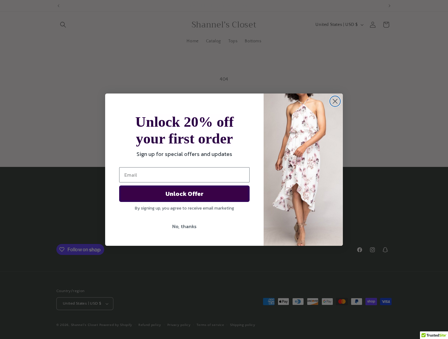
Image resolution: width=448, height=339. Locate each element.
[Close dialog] (335, 101)
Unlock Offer (184, 193)
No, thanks (184, 226)
